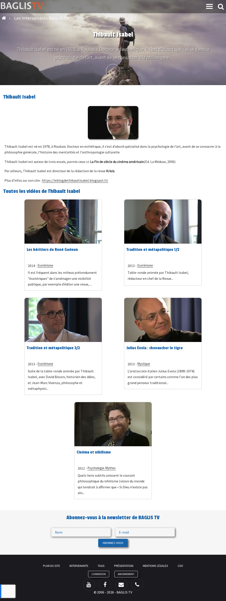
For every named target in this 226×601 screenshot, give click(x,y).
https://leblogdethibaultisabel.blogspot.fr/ (75, 180)
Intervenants (79, 566)
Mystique (143, 364)
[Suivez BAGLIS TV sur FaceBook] (105, 584)
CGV (180, 566)
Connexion (99, 574)
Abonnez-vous (113, 543)
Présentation (123, 566)
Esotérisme (45, 265)
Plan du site (51, 566)
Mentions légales (155, 566)
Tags (101, 566)
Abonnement (126, 574)
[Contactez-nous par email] (121, 584)
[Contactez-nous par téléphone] (137, 584)
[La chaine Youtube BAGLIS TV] (89, 584)
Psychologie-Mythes (101, 468)
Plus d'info (113, 71)
